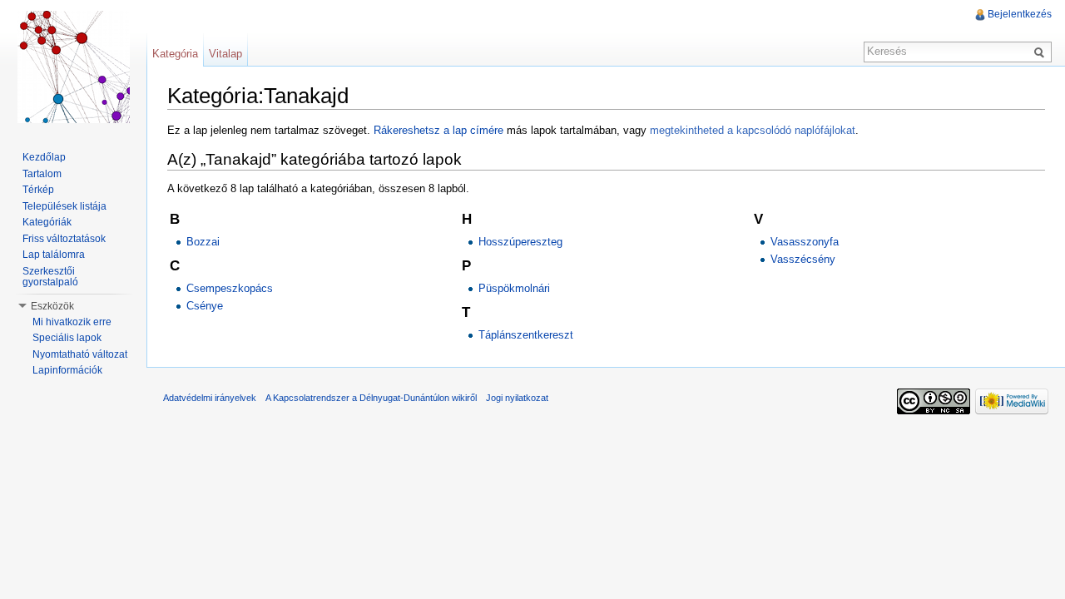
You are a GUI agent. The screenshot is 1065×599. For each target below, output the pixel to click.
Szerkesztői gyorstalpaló (50, 277)
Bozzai (203, 241)
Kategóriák (47, 222)
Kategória (175, 53)
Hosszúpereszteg (520, 241)
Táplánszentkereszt (525, 335)
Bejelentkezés (1020, 14)
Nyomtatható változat (79, 354)
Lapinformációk (67, 370)
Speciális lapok (67, 338)
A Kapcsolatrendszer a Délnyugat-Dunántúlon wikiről (371, 398)
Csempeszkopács (229, 288)
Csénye (204, 306)
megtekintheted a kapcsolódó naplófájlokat (752, 130)
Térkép (38, 190)
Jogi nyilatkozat (517, 398)
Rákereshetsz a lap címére (438, 130)
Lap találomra (53, 254)
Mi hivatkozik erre (71, 322)
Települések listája (64, 206)
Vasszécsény (802, 259)
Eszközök (52, 306)
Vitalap (225, 53)
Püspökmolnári (514, 288)
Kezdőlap (44, 157)
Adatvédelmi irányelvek (209, 398)
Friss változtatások (64, 239)
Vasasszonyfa (804, 241)
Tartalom (42, 174)
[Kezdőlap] (73, 66)
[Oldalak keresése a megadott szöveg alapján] (1042, 51)
